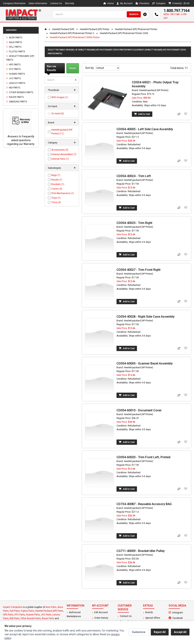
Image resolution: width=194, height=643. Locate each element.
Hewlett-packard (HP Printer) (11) (61, 131)
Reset (73, 68)
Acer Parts (15, 37)
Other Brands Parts (20, 92)
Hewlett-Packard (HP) (63, 29)
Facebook (181, 617)
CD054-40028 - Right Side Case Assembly (145, 316)
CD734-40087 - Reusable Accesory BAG (144, 504)
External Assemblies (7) (63, 154)
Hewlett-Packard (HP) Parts (20, 58)
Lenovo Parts (16, 83)
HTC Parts (14, 69)
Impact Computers (12, 607)
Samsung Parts (17, 101)
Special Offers (152, 618)
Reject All (160, 632)
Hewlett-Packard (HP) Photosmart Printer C (72, 33)
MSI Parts (14, 87)
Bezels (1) (56, 179)
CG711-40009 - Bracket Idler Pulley (141, 551)
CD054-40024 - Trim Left (134, 176)
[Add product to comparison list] (179, 114)
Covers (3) (56, 188)
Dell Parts (14, 47)
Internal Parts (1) (60, 159)
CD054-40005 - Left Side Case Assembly (145, 129)
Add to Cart (144, 114)
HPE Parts (14, 64)
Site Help (69, 3)
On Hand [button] (52, 106)
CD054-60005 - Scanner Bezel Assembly (145, 363)
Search (133, 14)
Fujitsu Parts (16, 51)
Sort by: (90, 67)
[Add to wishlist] (185, 113)
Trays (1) (56, 198)
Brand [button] (51, 122)
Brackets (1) (57, 184)
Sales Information (38, 3)
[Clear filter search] (76, 80)
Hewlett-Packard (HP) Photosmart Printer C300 (124, 33)
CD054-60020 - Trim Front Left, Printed (143, 457)
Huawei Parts (16, 73)
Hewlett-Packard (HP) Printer (94, 29)
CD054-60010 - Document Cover (139, 410)
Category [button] (52, 142)
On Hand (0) (57, 113)
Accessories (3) (59, 150)
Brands (149, 612)
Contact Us (56, 3)
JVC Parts (14, 78)
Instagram (181, 612)
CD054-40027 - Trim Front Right (138, 270)
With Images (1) (59, 97)
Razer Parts (16, 97)
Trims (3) (56, 202)
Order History (101, 618)
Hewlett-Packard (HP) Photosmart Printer (136, 29)
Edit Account (101, 612)
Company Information (14, 3)
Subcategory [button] (54, 168)
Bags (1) (55, 175)
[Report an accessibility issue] (145, 14)
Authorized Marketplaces (74, 614)
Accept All (180, 632)
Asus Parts (15, 42)
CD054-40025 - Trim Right (134, 223)
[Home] (23, 14)
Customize (138, 632)
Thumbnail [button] (53, 90)
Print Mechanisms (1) (62, 193)
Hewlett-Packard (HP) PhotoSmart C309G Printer (75, 37)
